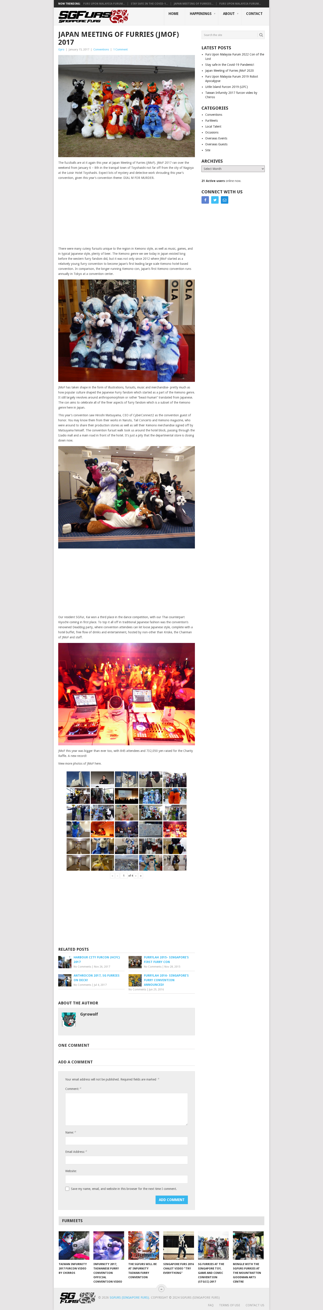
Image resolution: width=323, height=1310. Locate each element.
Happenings (201, 14)
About (229, 14)
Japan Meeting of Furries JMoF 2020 (229, 70)
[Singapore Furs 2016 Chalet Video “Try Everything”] (178, 1245)
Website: (71, 1171)
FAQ (211, 1305)
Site (207, 150)
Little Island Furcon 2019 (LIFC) (226, 87)
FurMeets (211, 120)
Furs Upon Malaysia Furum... (104, 3)
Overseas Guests (216, 144)
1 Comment (120, 49)
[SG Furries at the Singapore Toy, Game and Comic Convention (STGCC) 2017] (213, 1245)
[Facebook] (205, 200)
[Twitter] (215, 200)
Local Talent (213, 126)
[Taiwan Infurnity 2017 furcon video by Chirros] (74, 1245)
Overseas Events (216, 138)
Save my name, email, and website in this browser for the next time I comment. (124, 1189)
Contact (254, 14)
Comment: (73, 1089)
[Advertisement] (126, 213)
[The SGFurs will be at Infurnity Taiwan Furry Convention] (143, 1245)
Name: (70, 1132)
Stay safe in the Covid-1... (149, 3)
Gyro (61, 49)
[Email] (224, 200)
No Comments (82, 966)
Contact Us (255, 1305)
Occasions (211, 132)
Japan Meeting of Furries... (193, 3)
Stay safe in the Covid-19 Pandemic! (229, 64)
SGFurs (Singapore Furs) (129, 1297)
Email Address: (76, 1152)
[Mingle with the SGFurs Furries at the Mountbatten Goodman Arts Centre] (248, 1245)
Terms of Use (229, 1305)
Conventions (101, 49)
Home (173, 14)
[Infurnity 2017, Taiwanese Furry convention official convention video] (108, 1245)
